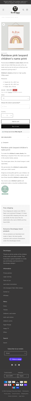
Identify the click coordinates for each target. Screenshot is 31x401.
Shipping (10, 92)
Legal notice (21, 396)
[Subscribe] (25, 353)
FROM (2, 95)
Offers (5, 332)
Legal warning (7, 277)
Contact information (12, 396)
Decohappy (8, 391)
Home (3, 17)
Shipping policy (24, 393)
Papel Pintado (7, 325)
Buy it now (15, 126)
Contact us (6, 292)
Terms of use (7, 280)
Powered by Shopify (16, 391)
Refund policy (26, 391)
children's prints (9, 17)
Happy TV (6, 328)
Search (5, 343)
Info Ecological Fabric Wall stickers (13, 288)
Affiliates (5, 295)
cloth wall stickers (8, 317)
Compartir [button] (5, 142)
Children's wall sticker (9, 313)
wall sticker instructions (10, 284)
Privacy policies (7, 273)
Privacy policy (7, 393)
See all (16, 17)
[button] (3, 10)
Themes (5, 310)
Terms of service (16, 393)
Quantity (3, 111)
